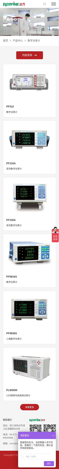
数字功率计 (34, 40)
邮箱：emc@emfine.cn (14, 443)
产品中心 (18, 40)
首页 (5, 40)
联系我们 (7, 420)
